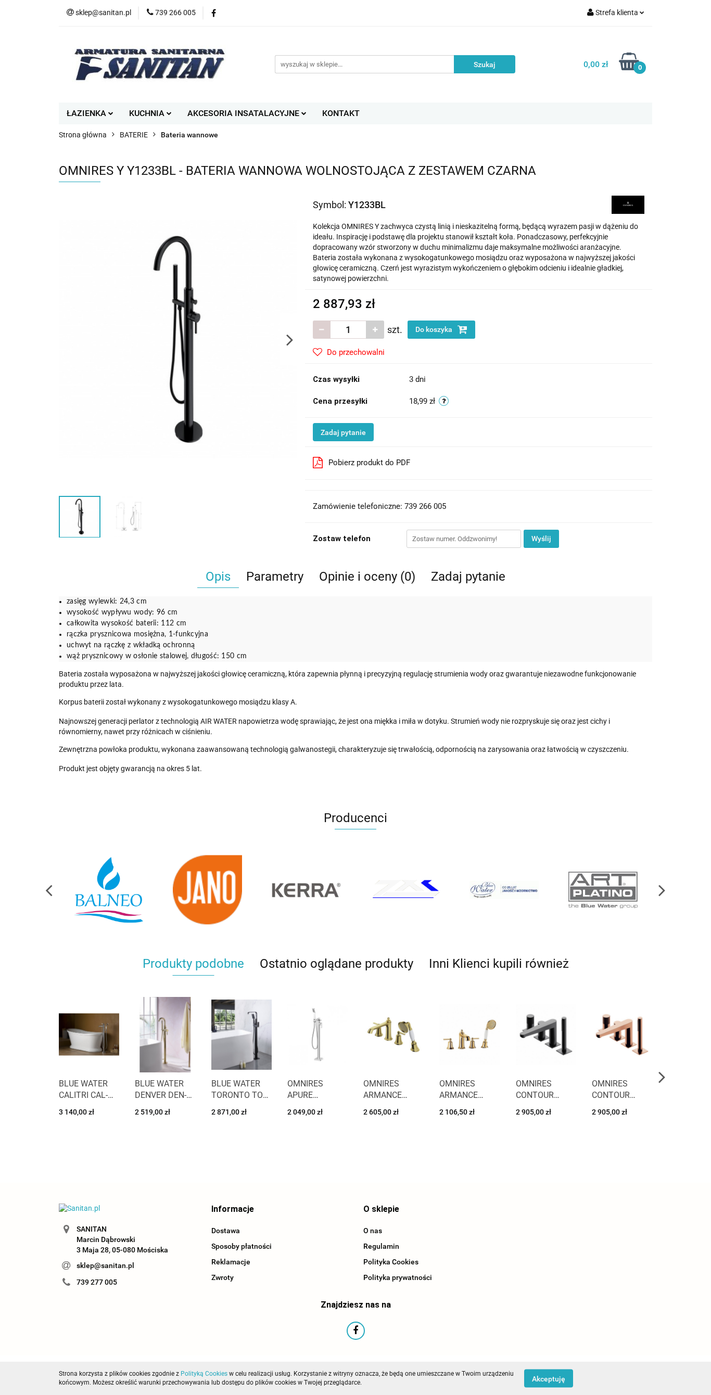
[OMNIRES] (628, 204)
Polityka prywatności (397, 1277)
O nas (372, 1230)
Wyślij (541, 538)
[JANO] (207, 890)
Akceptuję (548, 1378)
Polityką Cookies (204, 1373)
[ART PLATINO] (602, 890)
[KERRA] (306, 890)
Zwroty (222, 1277)
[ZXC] (404, 890)
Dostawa (225, 1230)
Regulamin (381, 1246)
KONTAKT (341, 113)
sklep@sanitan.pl (105, 1265)
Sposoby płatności (241, 1246)
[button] (232, 1209)
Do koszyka (434, 329)
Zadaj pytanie (343, 432)
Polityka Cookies (390, 1262)
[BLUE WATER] (503, 890)
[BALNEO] (108, 890)
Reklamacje (230, 1262)
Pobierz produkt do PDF (369, 462)
